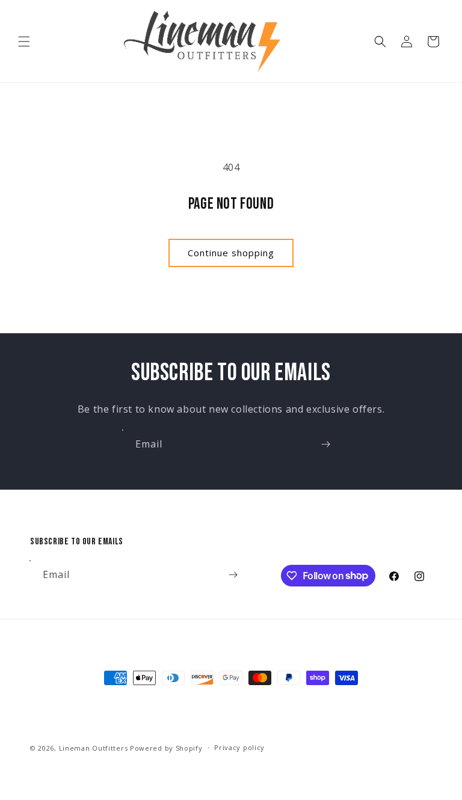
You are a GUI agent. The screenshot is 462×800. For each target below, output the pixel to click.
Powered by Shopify (166, 747)
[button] (24, 41)
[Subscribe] (325, 444)
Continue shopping (231, 253)
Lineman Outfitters (93, 747)
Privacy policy (239, 747)
